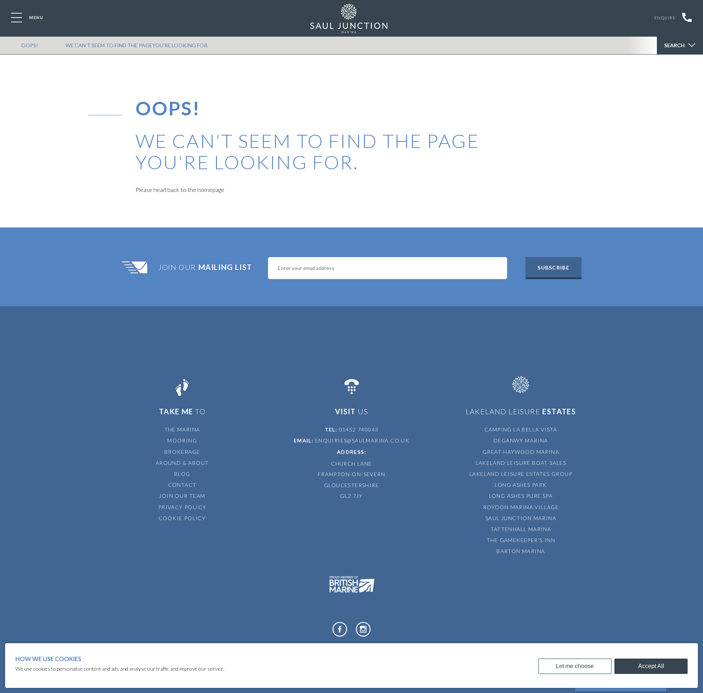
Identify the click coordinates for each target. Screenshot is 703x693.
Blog (182, 474)
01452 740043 (359, 429)
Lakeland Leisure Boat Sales (521, 463)
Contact (182, 485)
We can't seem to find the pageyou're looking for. (137, 45)
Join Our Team (182, 496)
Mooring (182, 440)
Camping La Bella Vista (520, 429)
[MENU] (16, 17)
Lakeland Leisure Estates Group (520, 474)
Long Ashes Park (521, 485)
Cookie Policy (182, 518)
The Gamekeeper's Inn (521, 540)
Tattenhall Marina (521, 529)
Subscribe (553, 267)
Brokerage (182, 452)
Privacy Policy (182, 507)
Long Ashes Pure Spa (521, 496)
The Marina (182, 429)
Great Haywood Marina (521, 452)
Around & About (182, 463)
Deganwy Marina (521, 440)
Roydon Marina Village (521, 507)
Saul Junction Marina (521, 518)
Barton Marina (520, 551)
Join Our (205, 267)
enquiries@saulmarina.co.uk (362, 440)
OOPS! (29, 45)
